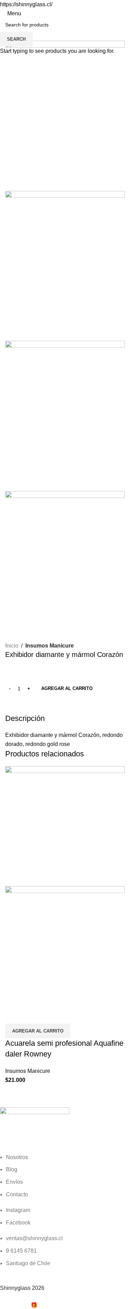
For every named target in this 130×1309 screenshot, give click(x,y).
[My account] (126, 13)
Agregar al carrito (67, 688)
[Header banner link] (65, 654)
